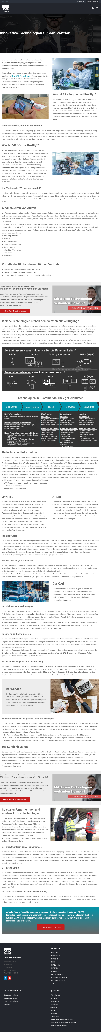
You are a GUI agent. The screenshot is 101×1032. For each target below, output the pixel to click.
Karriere (53, 1010)
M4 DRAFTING (55, 956)
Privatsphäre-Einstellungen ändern (61, 1019)
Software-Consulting (10, 998)
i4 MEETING (54, 971)
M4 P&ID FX (54, 959)
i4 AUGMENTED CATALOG (59, 980)
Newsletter (54, 1004)
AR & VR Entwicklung (11, 1001)
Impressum (54, 1013)
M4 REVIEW (54, 968)
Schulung (7, 1004)
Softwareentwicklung (11, 995)
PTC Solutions (55, 995)
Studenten (53, 1007)
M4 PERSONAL (55, 965)
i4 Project (53, 998)
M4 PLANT (54, 953)
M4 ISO (52, 962)
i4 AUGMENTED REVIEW (58, 977)
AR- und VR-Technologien (20, 76)
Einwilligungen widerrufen (58, 1025)
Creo (52, 983)
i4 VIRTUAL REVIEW (57, 974)
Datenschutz (54, 1016)
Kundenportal (54, 1001)
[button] (97, 8)
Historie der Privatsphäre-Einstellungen (63, 1022)
